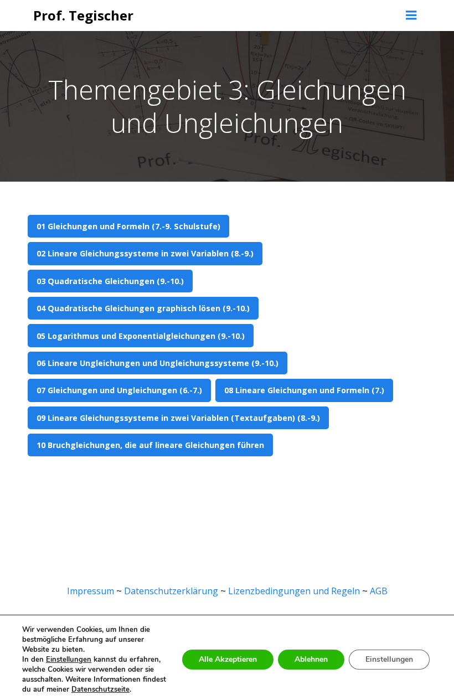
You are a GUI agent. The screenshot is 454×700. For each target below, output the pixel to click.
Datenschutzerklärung (171, 591)
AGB (379, 591)
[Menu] (411, 15)
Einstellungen (389, 659)
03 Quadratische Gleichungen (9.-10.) (110, 281)
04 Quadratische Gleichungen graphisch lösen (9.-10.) (143, 308)
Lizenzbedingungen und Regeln (294, 591)
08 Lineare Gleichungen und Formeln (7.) (304, 390)
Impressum (90, 591)
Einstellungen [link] (68, 660)
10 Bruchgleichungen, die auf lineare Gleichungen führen (150, 445)
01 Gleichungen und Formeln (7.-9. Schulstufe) (128, 226)
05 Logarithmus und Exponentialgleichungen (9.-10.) (141, 336)
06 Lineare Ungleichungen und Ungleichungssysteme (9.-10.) (157, 363)
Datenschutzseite (100, 689)
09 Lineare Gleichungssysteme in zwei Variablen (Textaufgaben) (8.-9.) (178, 418)
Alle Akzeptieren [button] (228, 659)
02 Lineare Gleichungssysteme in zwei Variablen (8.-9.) (145, 253)
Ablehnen (311, 659)
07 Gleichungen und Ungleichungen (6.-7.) (119, 390)
